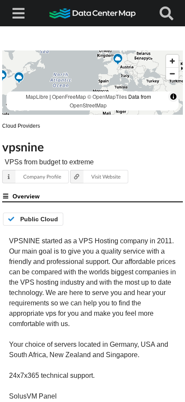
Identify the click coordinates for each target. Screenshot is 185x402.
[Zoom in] (172, 61)
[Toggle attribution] (173, 96)
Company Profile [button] (42, 176)
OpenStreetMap (88, 105)
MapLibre (37, 96)
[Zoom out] (172, 73)
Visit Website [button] (105, 176)
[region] (92, 82)
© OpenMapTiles (107, 96)
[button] (118, 60)
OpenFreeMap (69, 96)
